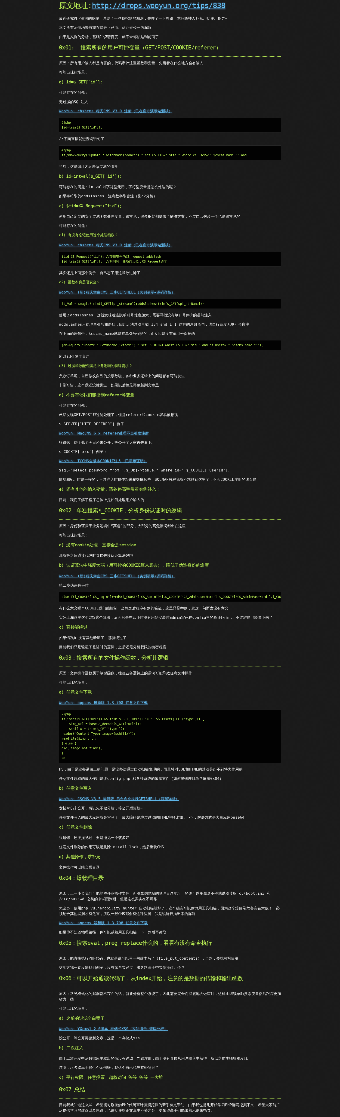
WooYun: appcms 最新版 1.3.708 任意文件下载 (103, 703)
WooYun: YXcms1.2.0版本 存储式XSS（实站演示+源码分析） (113, 1029)
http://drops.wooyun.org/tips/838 (158, 5)
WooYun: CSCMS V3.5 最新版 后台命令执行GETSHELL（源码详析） (119, 799)
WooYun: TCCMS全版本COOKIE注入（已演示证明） (103, 461)
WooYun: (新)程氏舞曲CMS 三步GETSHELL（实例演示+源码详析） (117, 292)
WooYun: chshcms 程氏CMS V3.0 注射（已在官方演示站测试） (115, 111)
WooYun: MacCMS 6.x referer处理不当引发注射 (104, 433)
